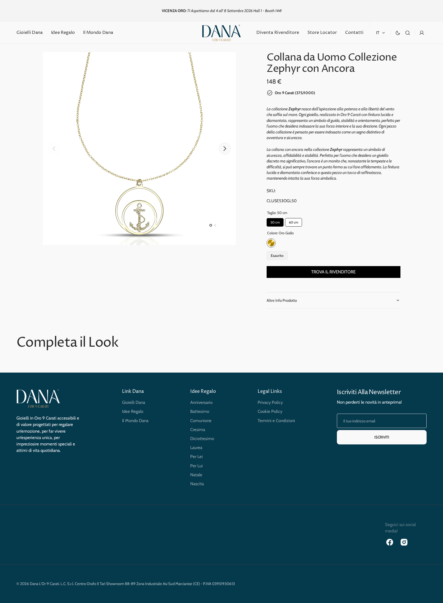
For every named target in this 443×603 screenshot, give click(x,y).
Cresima (197, 429)
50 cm (275, 221)
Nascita (197, 483)
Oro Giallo (271, 242)
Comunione (201, 420)
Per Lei (196, 456)
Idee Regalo (132, 411)
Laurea (196, 447)
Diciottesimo (202, 438)
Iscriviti (381, 437)
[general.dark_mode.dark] (398, 32)
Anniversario (201, 402)
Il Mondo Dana (135, 420)
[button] (407, 33)
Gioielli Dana (133, 402)
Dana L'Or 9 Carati (44, 583)
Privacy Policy (270, 402)
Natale (196, 474)
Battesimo (199, 411)
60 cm (293, 221)
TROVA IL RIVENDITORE (333, 271)
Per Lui (196, 465)
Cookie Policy (270, 411)
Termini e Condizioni (276, 420)
